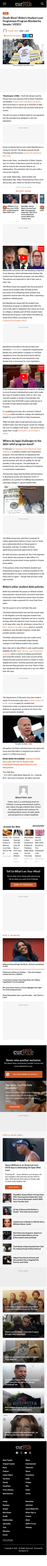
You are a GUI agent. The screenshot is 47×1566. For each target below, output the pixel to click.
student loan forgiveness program (26, 102)
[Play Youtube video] (23, 257)
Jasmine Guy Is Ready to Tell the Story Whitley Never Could (28, 1223)
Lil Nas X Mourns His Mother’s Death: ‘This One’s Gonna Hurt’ (26, 1210)
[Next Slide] (42, 208)
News (5, 13)
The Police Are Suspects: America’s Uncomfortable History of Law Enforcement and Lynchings (27, 1235)
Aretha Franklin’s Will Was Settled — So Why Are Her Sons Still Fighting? (21, 1433)
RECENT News (23, 191)
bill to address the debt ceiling (15, 627)
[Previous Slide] (5, 208)
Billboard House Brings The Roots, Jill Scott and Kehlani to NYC (23, 965)
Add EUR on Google (14, 36)
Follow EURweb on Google (25, 1074)
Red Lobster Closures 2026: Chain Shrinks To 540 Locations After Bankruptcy (23, 1408)
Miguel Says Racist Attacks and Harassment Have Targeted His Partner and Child (26, 1260)
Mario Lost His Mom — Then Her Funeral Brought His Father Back (22, 1333)
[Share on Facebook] (24, 35)
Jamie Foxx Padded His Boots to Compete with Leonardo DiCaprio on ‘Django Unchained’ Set (22, 1382)
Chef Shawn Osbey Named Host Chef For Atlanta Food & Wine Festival (28, 1247)
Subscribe (14, 1107)
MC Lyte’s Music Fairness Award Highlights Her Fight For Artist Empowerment (22, 989)
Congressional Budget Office (14, 321)
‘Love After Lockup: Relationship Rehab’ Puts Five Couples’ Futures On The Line (21, 1308)
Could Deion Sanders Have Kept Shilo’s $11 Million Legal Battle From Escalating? (21, 981)
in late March (16, 350)
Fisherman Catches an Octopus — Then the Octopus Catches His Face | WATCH (22, 973)
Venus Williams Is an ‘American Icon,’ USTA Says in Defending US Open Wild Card (11, 209)
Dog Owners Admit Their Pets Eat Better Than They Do (22, 1358)
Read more (15, 1187)
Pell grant (7, 414)
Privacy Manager (8, 1540)
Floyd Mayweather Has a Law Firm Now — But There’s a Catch (23, 996)
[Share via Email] (31, 35)
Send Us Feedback (23, 885)
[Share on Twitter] (27, 35)
